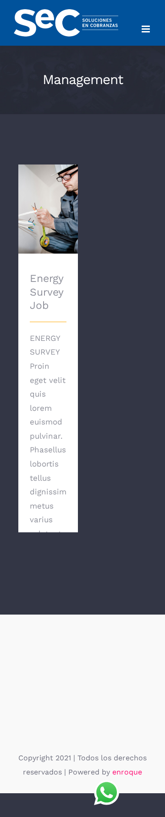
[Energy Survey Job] (48, 209)
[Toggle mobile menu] (146, 29)
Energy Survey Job (48, 196)
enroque (127, 772)
